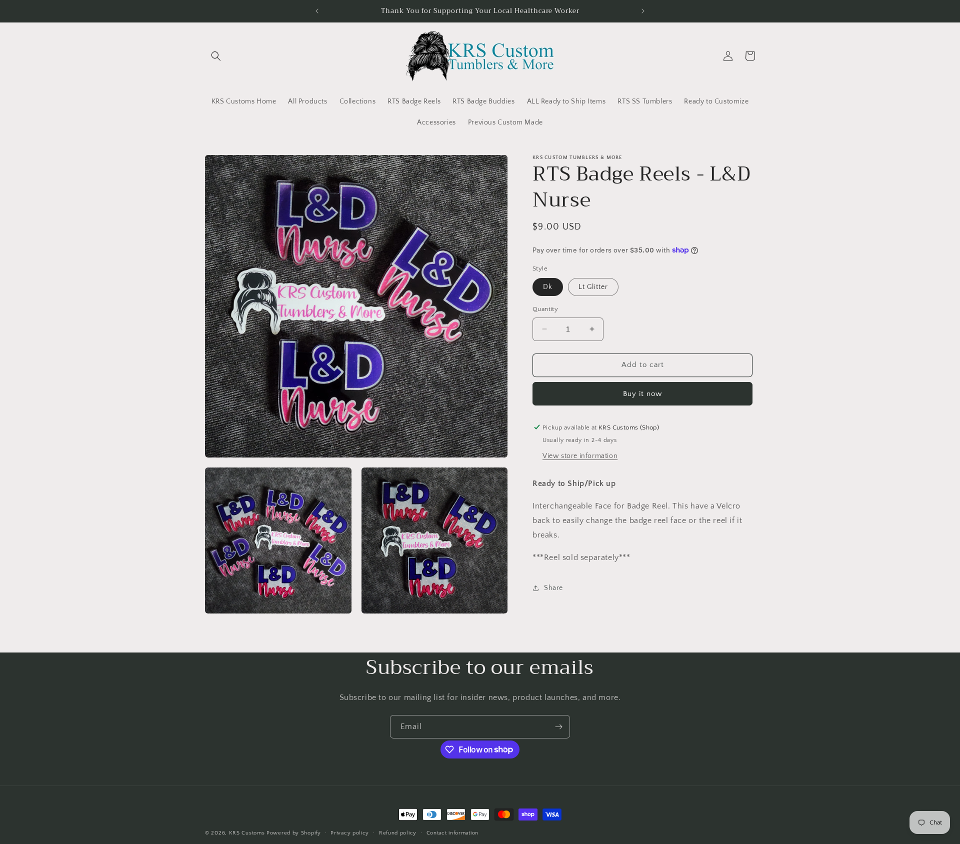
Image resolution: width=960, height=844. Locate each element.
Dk (547, 287)
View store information (580, 456)
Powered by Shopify (293, 833)
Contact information (452, 833)
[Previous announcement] (317, 11)
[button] (216, 56)
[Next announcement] (643, 11)
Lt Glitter (593, 287)
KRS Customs (247, 833)
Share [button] (553, 588)
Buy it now (642, 393)
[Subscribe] (559, 726)
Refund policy (397, 833)
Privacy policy (349, 833)
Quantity (545, 309)
